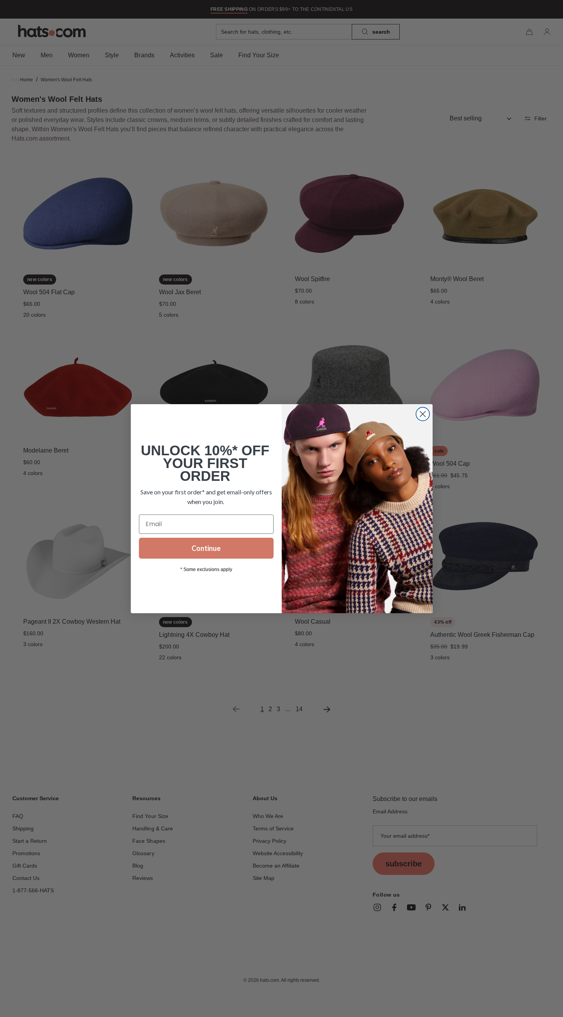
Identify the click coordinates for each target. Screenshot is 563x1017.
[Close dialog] (423, 414)
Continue (206, 548)
